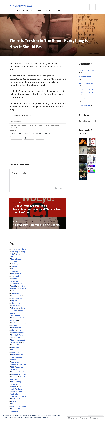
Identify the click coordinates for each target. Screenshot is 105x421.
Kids (24, 342)
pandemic (20, 367)
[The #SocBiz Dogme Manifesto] (91, 142)
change (14, 266)
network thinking (18, 364)
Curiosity (15, 293)
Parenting (15, 369)
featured (13, 127)
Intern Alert (16, 337)
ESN (20, 320)
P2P (12, 367)
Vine (24, 396)
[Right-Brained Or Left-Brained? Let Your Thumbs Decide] (83, 142)
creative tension (45, 125)
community (16, 274)
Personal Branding (86, 70)
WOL (13, 399)
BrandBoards (59, 11)
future (19, 330)
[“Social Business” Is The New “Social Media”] (91, 167)
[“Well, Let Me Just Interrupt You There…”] (83, 150)
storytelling (16, 382)
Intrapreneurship (18, 340)
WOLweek (21, 399)
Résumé (14, 377)
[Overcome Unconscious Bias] (91, 150)
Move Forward (17, 355)
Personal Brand (17, 372)
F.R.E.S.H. (15, 323)
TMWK (14, 391)
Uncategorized (85, 105)
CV (25, 296)
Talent (14, 387)
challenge (15, 264)
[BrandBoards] (91, 159)
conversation (31, 125)
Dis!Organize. (28, 11)
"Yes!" (12, 125)
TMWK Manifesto (44, 11)
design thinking (18, 298)
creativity (22, 288)
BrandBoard (16, 259)
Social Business (85, 77)
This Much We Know (20, 6)
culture (14, 291)
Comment (58, 188)
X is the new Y (17, 409)
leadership (15, 345)
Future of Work (17, 333)
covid (13, 286)
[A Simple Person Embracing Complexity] (91, 173)
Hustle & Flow (17, 335)
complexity (16, 276)
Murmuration (16, 357)
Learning (15, 347)
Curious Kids (16, 296)
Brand (13, 256)
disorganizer (16, 303)
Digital (14, 301)
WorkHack (15, 404)
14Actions (22, 249)
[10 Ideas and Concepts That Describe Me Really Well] (83, 159)
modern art (15, 352)
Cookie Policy (43, 417)
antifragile (20, 125)
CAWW (14, 261)
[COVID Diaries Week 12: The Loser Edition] (83, 176)
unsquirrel (15, 396)
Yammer (14, 411)
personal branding (18, 374)
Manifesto (15, 350)
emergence (15, 315)
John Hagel (16, 342)
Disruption (57, 125)
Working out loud (18, 406)
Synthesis (15, 384)
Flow (13, 330)
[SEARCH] (92, 7)
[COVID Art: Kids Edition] (83, 167)
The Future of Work (87, 99)
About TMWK (14, 11)
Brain (18, 254)
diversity (15, 308)
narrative (15, 362)
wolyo (13, 401)
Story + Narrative (86, 83)
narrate (14, 360)
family (23, 323)
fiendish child (17, 328)
